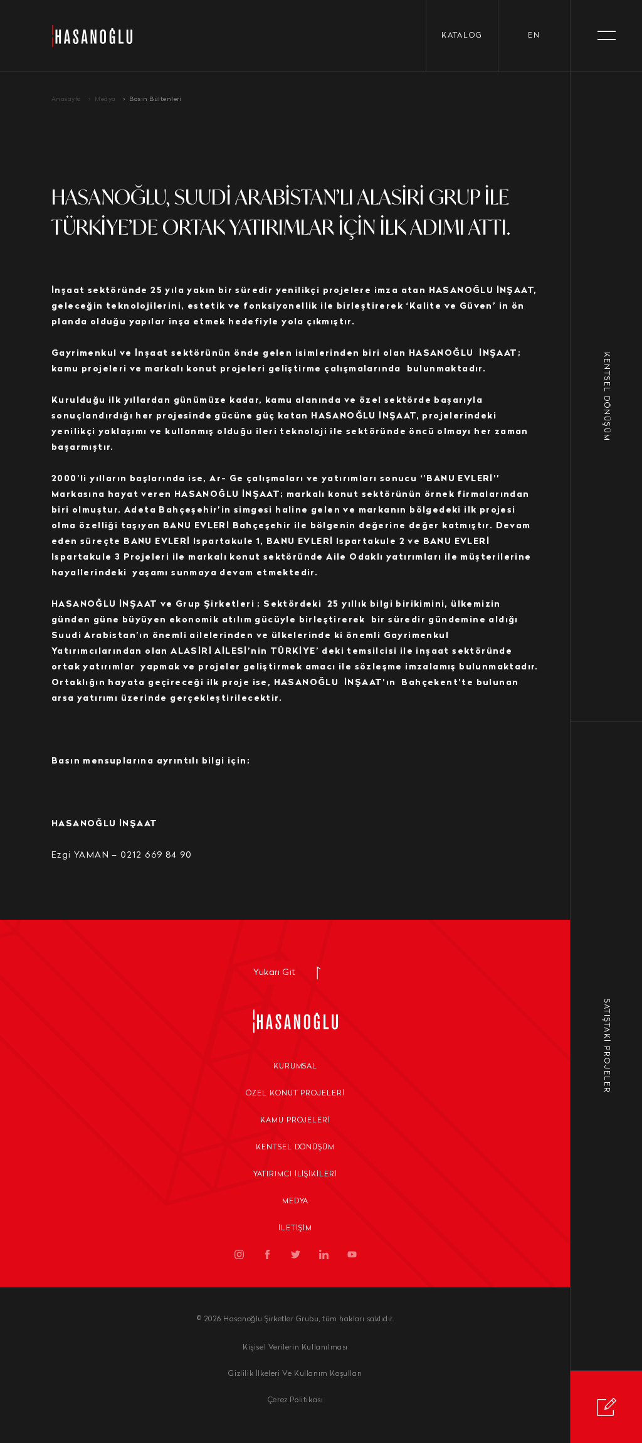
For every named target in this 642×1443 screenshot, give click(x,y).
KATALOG (462, 36)
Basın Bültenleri (155, 99)
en (534, 36)
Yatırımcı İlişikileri (295, 1174)
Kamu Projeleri (295, 1120)
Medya (105, 99)
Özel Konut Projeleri (295, 1093)
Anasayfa (66, 99)
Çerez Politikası (296, 1400)
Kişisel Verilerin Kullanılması (295, 1347)
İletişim (295, 1228)
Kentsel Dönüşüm (295, 1147)
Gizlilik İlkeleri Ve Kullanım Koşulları (295, 1374)
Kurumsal (295, 1066)
